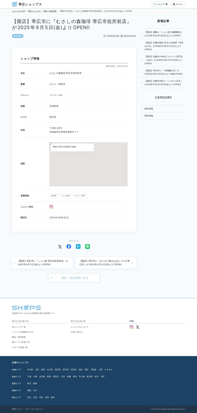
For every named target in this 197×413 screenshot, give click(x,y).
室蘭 (69, 376)
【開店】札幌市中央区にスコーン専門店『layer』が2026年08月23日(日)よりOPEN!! (164, 60)
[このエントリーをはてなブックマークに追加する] (78, 246)
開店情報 (17, 36)
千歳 (29, 376)
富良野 (90, 376)
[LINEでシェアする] (87, 246)
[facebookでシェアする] (68, 246)
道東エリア (16, 383)
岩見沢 (56, 376)
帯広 (29, 383)
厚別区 (58, 369)
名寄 (41, 397)
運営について (17, 409)
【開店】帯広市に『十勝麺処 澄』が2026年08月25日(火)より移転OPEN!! (164, 72)
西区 (87, 369)
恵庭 (49, 376)
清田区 (74, 369)
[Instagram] (51, 207)
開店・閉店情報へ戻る (75, 277)
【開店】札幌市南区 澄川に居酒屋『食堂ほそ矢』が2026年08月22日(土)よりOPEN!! (164, 46)
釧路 (35, 383)
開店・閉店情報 (19, 337)
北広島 (42, 376)
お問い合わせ (77, 332)
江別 (63, 376)
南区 (81, 369)
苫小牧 (82, 376)
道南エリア (16, 390)
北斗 (35, 390)
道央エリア (16, 376)
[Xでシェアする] (60, 247)
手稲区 (94, 369)
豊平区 (66, 369)
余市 (96, 376)
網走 (53, 397)
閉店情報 (149, 115)
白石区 (50, 369)
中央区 (30, 369)
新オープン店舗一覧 (21, 342)
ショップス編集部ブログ (23, 332)
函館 (29, 390)
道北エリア (16, 397)
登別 (75, 376)
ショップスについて (80, 327)
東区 (43, 369)
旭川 (29, 397)
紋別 (47, 397)
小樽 (35, 376)
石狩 (103, 376)
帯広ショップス (30, 4)
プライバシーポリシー (34, 409)
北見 (35, 397)
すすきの (108, 369)
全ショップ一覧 (19, 327)
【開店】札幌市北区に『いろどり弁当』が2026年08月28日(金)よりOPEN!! (164, 83)
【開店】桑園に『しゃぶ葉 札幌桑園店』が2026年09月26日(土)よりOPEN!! (164, 34)
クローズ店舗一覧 (20, 347)
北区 (37, 369)
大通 (101, 369)
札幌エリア (16, 369)
